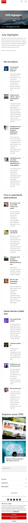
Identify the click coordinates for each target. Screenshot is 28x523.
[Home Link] (14, 493)
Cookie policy (16, 511)
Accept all (14, 514)
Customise (14, 521)
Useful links (4, 483)
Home (3, 27)
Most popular (5, 486)
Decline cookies (14, 517)
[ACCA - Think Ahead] (3, 3)
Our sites (3, 479)
